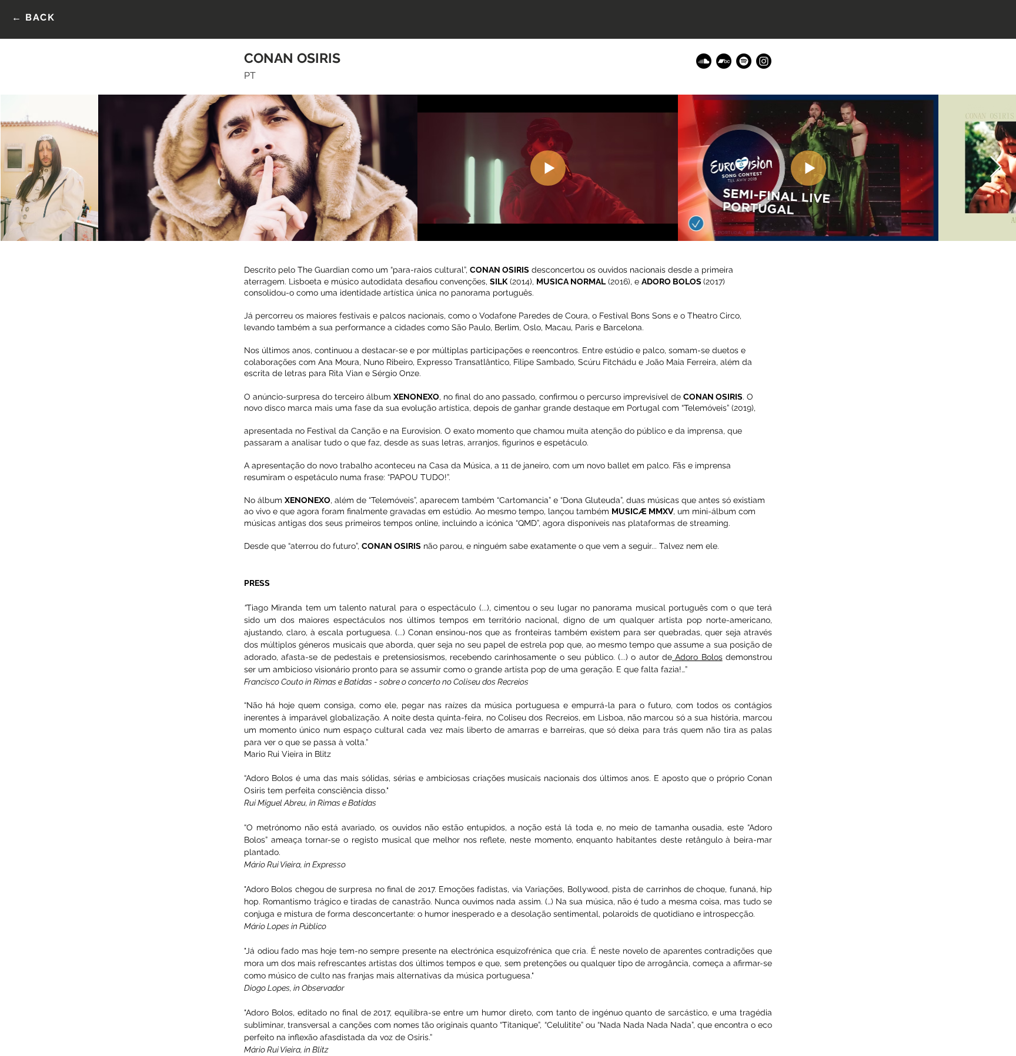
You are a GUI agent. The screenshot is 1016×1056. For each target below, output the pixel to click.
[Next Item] (995, 167)
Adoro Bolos (697, 657)
